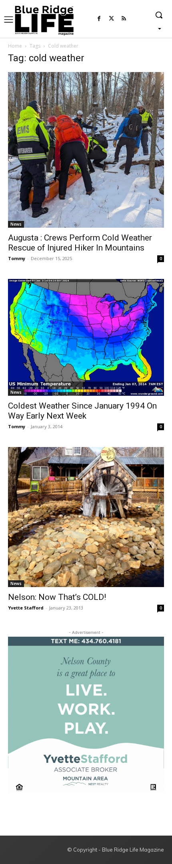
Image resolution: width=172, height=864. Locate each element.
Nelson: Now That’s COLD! (57, 597)
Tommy (16, 258)
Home (15, 45)
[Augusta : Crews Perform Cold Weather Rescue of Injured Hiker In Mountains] (86, 150)
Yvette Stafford (26, 608)
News (16, 224)
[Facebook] (99, 19)
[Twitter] (111, 19)
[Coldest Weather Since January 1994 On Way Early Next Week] (86, 337)
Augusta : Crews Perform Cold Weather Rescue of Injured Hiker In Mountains (80, 243)
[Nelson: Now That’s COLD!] (86, 517)
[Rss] (124, 19)
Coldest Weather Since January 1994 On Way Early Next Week (82, 411)
